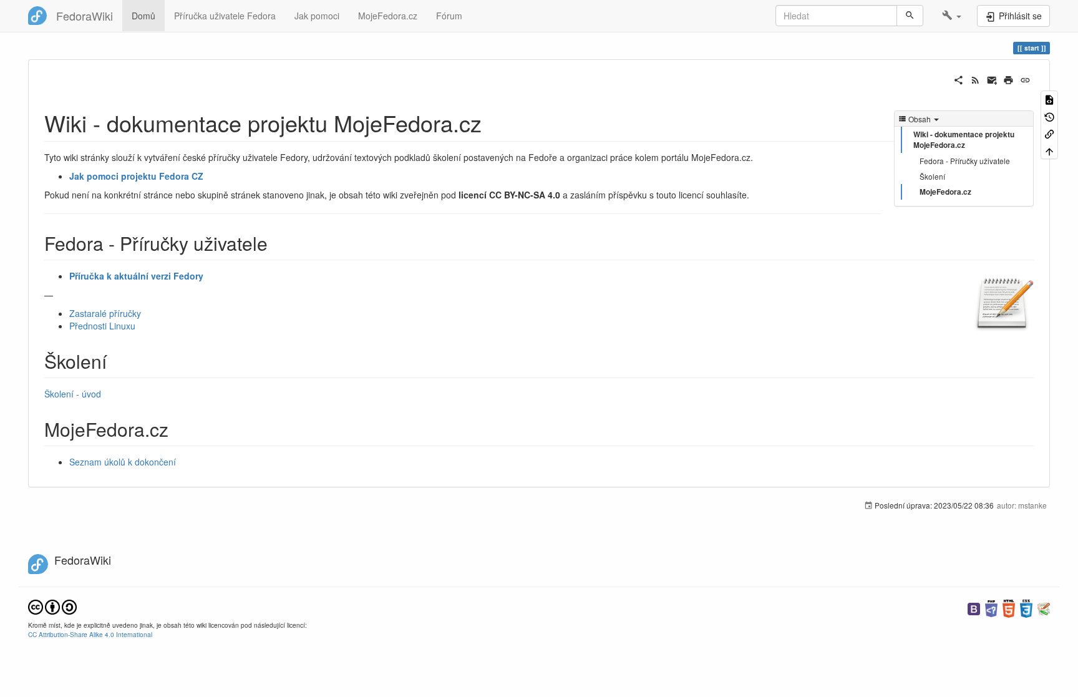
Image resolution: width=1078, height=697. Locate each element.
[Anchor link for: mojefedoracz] (177, 428)
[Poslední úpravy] (975, 78)
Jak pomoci (316, 15)
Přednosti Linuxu (102, 325)
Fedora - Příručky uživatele (965, 160)
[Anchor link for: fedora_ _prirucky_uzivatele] (277, 242)
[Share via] (958, 78)
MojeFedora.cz (387, 15)
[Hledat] (909, 15)
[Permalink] (1025, 78)
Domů (143, 15)
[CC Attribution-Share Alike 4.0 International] (52, 605)
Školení (932, 176)
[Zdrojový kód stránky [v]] (1049, 99)
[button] (952, 15)
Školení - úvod (72, 393)
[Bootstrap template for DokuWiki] (974, 607)
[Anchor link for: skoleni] (116, 360)
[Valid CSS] (1026, 607)
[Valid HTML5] (1009, 607)
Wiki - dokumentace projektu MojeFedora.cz (963, 139)
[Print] (1008, 78)
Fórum (449, 15)
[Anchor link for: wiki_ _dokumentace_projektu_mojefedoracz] (493, 122)
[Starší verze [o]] (1049, 116)
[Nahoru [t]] (1049, 150)
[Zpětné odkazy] (1049, 133)
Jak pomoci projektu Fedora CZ (136, 176)
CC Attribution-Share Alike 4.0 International (90, 634)
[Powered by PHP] (991, 607)
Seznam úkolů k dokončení (122, 462)
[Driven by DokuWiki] (1043, 607)
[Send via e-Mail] (992, 78)
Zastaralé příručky (105, 313)
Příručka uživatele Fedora (225, 15)
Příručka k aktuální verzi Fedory (136, 276)
